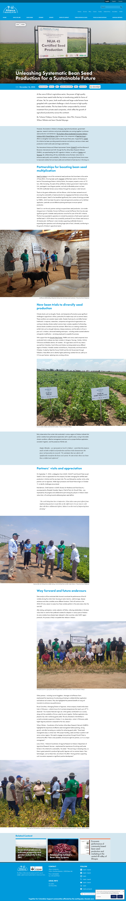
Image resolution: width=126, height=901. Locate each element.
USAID (86, 139)
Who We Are (16, 17)
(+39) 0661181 (55, 874)
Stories (41, 17)
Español (114, 1)
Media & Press (107, 11)
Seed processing (83, 86)
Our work (29, 17)
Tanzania (39, 155)
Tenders (100, 11)
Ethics (90, 11)
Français (120, 1)
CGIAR (120, 11)
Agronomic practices (43, 86)
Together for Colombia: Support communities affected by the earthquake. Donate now (61, 899)
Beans (57, 86)
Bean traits (51, 86)
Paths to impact (64, 17)
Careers (95, 11)
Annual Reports (117, 17)
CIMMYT (74, 147)
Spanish (89, 869)
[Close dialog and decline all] (123, 891)
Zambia (80, 152)
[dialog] (110, 895)
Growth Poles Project (56, 337)
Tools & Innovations (99, 17)
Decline (113, 896)
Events (51, 17)
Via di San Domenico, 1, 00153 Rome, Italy (62, 871)
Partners (79, 11)
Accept (120, 896)
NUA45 (61, 179)
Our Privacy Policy (53, 885)
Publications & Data (81, 17)
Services (85, 11)
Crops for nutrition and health (66, 86)
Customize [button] (99, 896)
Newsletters (114, 11)
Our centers (51, 883)
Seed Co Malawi (42, 176)
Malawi (76, 86)
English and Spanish (87, 889)
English (107, 1)
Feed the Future (80, 136)
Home (4, 17)
